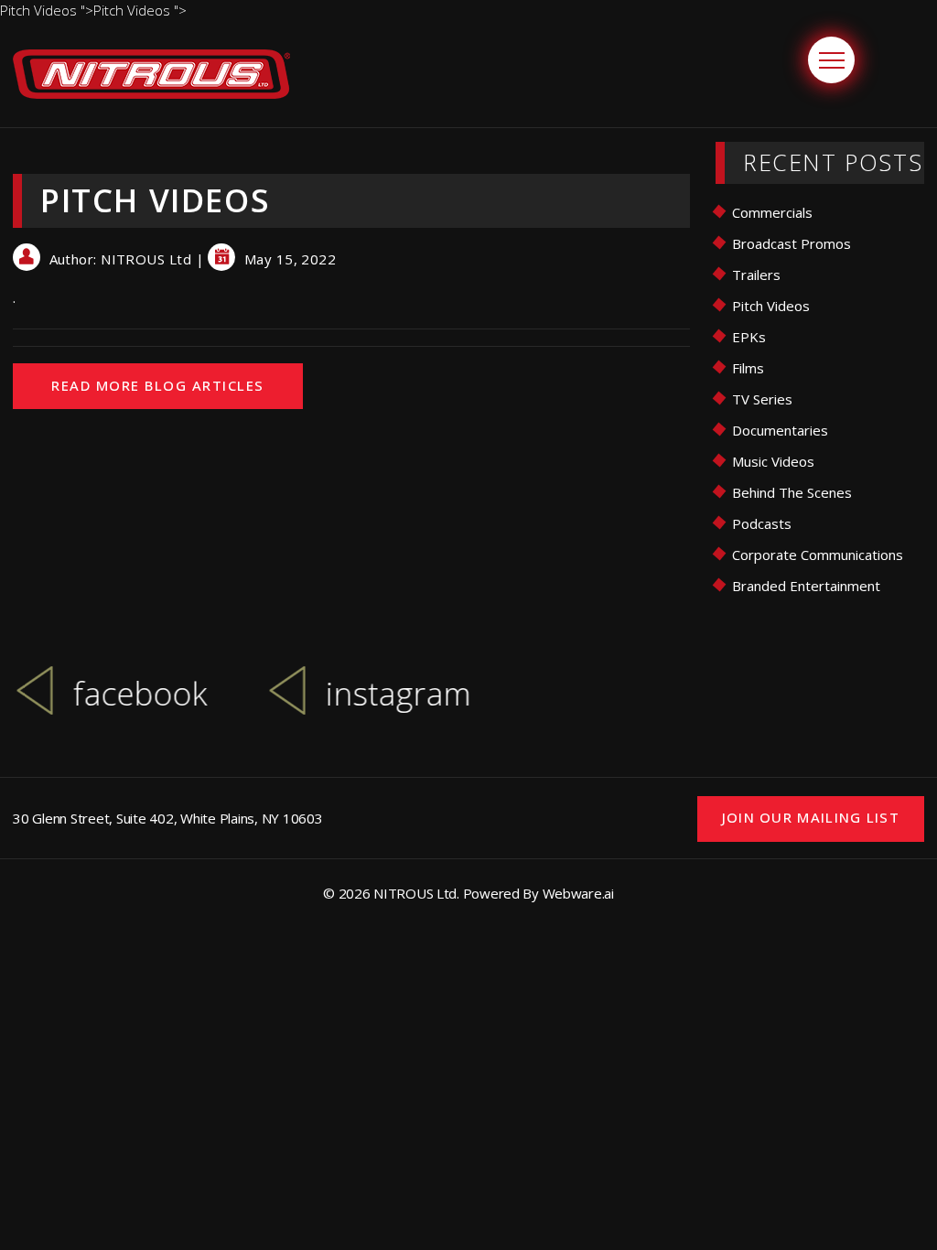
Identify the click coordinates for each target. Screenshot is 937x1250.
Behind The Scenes (792, 492)
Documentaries (780, 430)
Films (748, 368)
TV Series (762, 399)
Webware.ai (578, 893)
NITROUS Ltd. (416, 893)
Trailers (756, 274)
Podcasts (762, 523)
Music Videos (773, 461)
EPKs (749, 337)
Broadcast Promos (791, 243)
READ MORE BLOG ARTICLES (157, 385)
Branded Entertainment (806, 586)
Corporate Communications (817, 554)
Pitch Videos (771, 305)
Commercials (772, 212)
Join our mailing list (810, 817)
